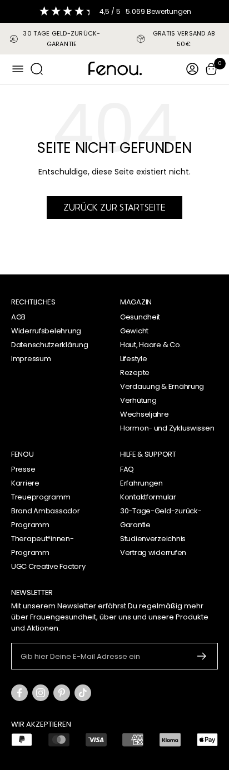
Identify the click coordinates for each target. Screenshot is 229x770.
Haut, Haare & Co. (150, 344)
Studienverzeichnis (153, 538)
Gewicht (134, 331)
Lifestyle (133, 358)
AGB (18, 317)
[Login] (192, 69)
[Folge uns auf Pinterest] (61, 692)
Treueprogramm (40, 497)
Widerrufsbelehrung (46, 331)
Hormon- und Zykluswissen (167, 428)
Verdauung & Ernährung (162, 386)
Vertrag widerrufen (153, 552)
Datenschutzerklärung (49, 344)
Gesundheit (140, 317)
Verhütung (138, 400)
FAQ (127, 469)
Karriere (25, 483)
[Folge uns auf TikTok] (82, 692)
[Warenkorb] (211, 69)
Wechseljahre (144, 414)
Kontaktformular (148, 497)
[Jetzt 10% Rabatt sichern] (202, 656)
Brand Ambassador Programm (45, 518)
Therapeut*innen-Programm (42, 545)
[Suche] (36, 69)
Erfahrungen (141, 483)
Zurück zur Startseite (114, 207)
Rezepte (135, 372)
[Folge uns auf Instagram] (40, 692)
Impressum (31, 358)
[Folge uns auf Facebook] (19, 692)
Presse (23, 469)
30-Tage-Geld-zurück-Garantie (160, 518)
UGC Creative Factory (48, 566)
